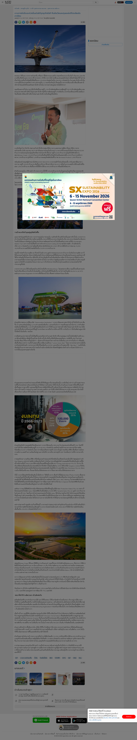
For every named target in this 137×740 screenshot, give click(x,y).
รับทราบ (128, 716)
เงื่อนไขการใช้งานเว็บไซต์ (110, 718)
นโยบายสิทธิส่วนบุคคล (95, 720)
